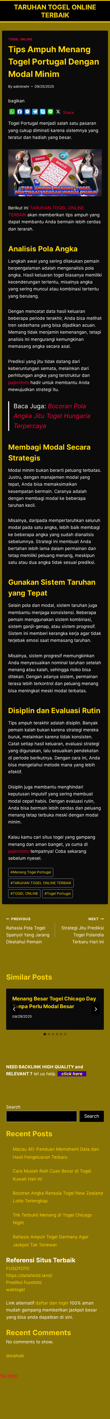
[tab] (44, 1034)
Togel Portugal (58, 893)
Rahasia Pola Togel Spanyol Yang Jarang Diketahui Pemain (27, 930)
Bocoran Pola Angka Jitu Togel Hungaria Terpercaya (52, 416)
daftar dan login (52, 1303)
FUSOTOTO (17, 1268)
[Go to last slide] (14, 1009)
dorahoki (15, 1355)
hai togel (9, 1375)
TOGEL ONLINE (20, 39)
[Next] (96, 1009)
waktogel (15, 1289)
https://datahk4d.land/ (29, 1275)
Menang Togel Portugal (30, 872)
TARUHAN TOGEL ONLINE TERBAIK (40, 883)
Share (68, 112)
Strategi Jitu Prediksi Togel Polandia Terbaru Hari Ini (82, 930)
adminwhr (21, 86)
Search (13, 1107)
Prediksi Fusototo (24, 1282)
